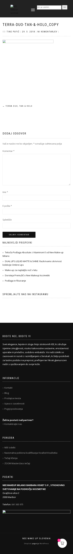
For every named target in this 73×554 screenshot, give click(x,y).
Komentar (8, 151)
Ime (5, 192)
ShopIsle (28, 543)
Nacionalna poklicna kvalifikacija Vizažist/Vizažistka (30, 452)
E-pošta (7, 205)
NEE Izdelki (9, 447)
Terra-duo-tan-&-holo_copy (31, 24)
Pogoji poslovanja (13, 408)
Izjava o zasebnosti (14, 403)
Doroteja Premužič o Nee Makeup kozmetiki (27, 275)
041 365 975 (17, 504)
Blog (6, 392)
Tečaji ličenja (10, 458)
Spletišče (7, 219)
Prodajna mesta (12, 398)
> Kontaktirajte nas (12, 424)
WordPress (44, 543)
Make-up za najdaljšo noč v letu (21, 270)
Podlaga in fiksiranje (15, 280)
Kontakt (8, 387)
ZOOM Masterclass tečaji (17, 463)
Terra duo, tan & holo (17, 106)
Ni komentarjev (47, 32)
